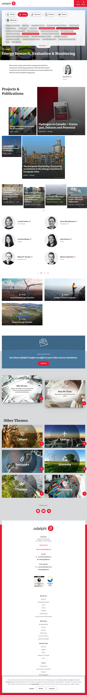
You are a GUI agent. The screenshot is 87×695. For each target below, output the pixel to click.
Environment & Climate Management (15, 31)
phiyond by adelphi (43, 639)
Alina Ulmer (66, 77)
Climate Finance (23, 28)
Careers (43, 663)
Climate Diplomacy (11, 28)
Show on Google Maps (42, 549)
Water (7, 42)
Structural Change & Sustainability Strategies (17, 36)
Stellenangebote (43, 675)
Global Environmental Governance (49, 31)
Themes (43, 627)
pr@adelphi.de (44, 569)
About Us (43, 599)
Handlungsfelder (43, 624)
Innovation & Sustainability (13, 33)
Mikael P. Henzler (24, 257)
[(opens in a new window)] (50, 586)
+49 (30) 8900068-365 (44, 567)
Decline (41, 688)
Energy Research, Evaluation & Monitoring (67, 28)
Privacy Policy (35, 684)
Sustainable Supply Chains (49, 39)
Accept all (52, 688)
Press (43, 658)
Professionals (43, 666)
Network (43, 610)
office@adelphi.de (44, 559)
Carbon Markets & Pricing (37, 25)
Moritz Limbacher (67, 257)
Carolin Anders (23, 221)
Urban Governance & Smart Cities (67, 39)
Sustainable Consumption (60, 36)
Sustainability (43, 613)
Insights (43, 649)
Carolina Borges (23, 239)
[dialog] (43, 684)
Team (43, 605)
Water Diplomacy (16, 42)
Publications (43, 633)
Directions (43, 545)
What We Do (43, 621)
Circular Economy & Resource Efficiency (57, 25)
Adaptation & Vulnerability (13, 25)
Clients (44, 608)
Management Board (43, 602)
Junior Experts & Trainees (43, 669)
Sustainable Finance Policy (13, 39)
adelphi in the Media (43, 655)
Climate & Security (74, 25)
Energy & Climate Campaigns (47, 28)
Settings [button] (31, 688)
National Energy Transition (68, 33)
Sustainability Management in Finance (41, 36)
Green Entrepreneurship (67, 31)
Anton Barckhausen (67, 221)
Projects (43, 630)
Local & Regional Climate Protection (50, 33)
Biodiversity (26, 25)
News (43, 652)
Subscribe (43, 363)
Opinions (43, 646)
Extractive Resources (33, 31)
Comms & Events (43, 636)
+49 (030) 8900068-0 (44, 557)
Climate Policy (33, 28)
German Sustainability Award (43, 616)
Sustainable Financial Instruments (31, 39)
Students (43, 672)
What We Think (43, 643)
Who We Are (43, 596)
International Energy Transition (30, 33)
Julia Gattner (65, 239)
